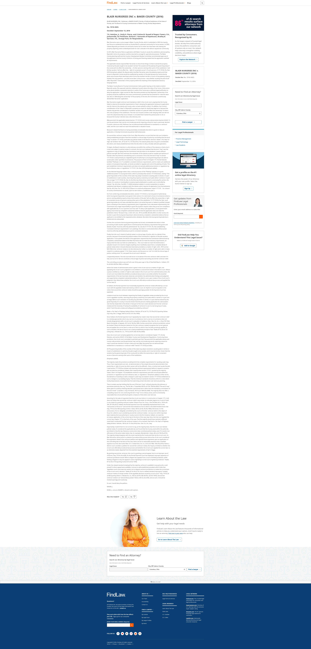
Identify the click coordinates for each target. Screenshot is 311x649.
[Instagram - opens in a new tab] (131, 633)
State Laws (165, 611)
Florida (115, 9)
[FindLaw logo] (113, 3)
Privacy (114, 644)
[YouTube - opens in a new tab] (122, 633)
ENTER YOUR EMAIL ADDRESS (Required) (118, 622)
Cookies (129, 644)
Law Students (180, 145)
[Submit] (201, 216)
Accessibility (145, 601)
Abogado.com (190, 611)
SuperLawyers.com (191, 605)
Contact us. (123, 608)
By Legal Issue (146, 617)
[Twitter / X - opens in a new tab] (126, 633)
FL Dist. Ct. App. (122, 9)
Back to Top (156, 582)
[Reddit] (135, 633)
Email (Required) (178, 213)
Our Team (144, 598)
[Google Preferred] (139, 633)
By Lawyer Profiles (146, 620)
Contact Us (145, 604)
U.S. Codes (165, 617)
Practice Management (183, 139)
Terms (108, 644)
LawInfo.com (189, 618)
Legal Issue (178, 102)
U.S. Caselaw (165, 614)
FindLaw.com (189, 598)
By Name (144, 623)
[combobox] (188, 105)
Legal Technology (182, 142)
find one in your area (175, 533)
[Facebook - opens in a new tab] (118, 633)
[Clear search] (200, 113)
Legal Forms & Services (168, 598)
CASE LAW (109, 9)
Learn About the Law (168, 608)
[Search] (202, 3)
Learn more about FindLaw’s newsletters (184, 222)
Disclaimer (122, 644)
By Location (145, 614)
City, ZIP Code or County (182, 110)
